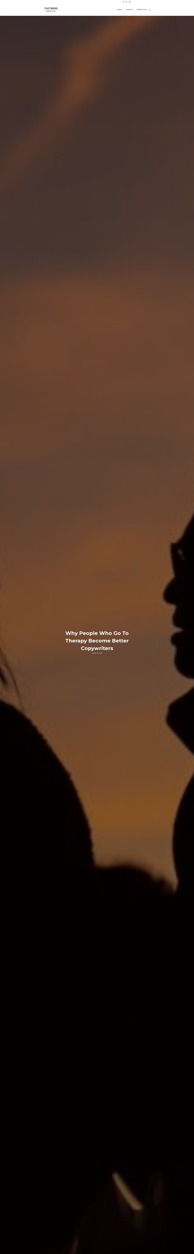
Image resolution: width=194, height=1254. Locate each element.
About (119, 9)
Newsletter (141, 9)
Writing (129, 9)
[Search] (150, 10)
